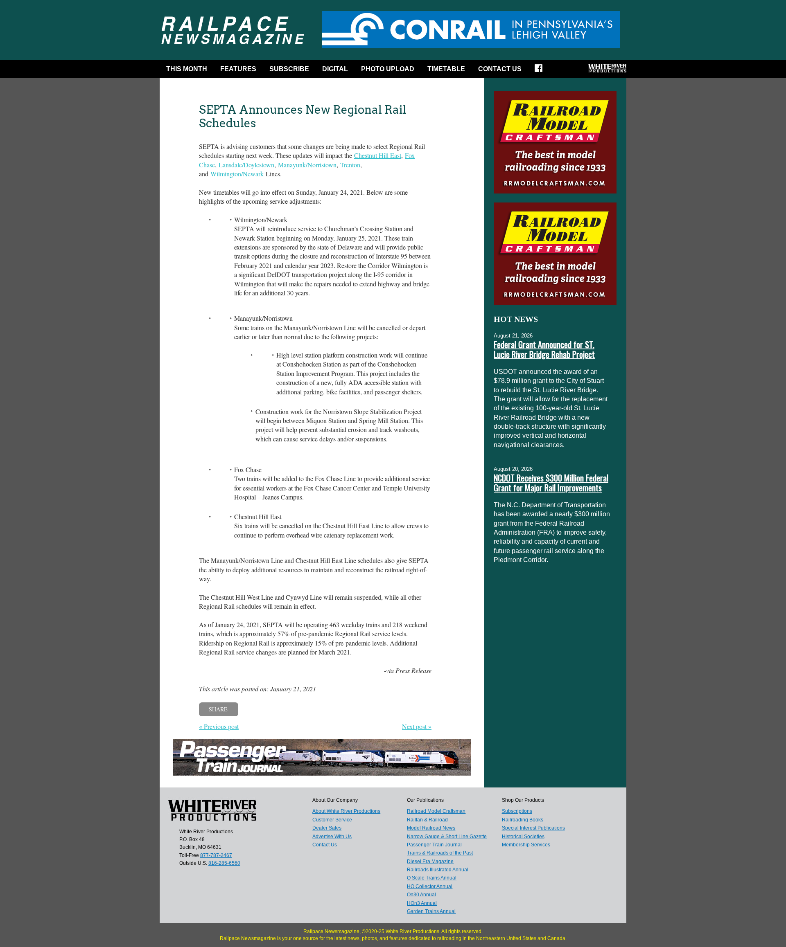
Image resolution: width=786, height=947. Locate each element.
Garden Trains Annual (431, 911)
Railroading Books (522, 820)
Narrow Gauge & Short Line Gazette (447, 836)
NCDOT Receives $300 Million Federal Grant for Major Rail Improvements (551, 483)
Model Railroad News (431, 828)
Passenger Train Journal (434, 845)
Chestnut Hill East (377, 155)
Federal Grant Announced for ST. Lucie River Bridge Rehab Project (544, 349)
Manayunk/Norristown (307, 164)
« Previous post (219, 726)
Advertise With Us (332, 836)
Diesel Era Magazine (430, 861)
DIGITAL (335, 68)
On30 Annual (421, 895)
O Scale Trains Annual (431, 878)
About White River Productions (346, 811)
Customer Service (332, 820)
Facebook (541, 70)
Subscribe (289, 68)
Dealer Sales (326, 828)
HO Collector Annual (429, 886)
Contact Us (500, 68)
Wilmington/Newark (237, 173)
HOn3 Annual (422, 903)
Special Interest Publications (533, 828)
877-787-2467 (216, 855)
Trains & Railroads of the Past (440, 853)
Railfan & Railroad (427, 820)
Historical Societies (523, 836)
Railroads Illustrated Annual (437, 870)
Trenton (350, 164)
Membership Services (526, 845)
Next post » (416, 726)
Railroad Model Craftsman (436, 811)
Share (218, 709)
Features (238, 68)
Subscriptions (517, 811)
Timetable (446, 68)
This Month (186, 68)
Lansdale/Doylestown (246, 164)
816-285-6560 (224, 863)
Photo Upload (387, 68)
